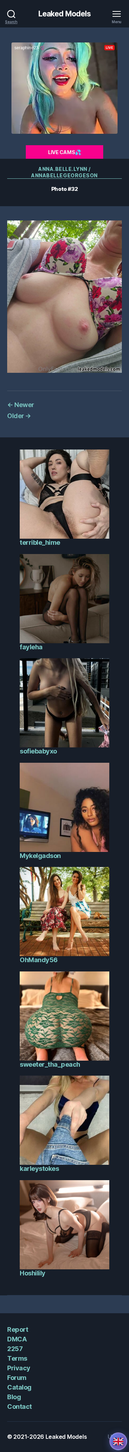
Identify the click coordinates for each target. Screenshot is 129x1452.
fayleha (31, 647)
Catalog (19, 1387)
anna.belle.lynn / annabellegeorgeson (64, 172)
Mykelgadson (40, 855)
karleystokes (39, 1168)
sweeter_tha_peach (50, 1064)
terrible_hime (40, 542)
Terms (17, 1358)
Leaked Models (64, 13)
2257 (15, 1348)
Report (17, 1329)
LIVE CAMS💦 (64, 152)
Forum (17, 1377)
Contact (19, 1406)
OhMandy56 (39, 960)
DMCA (17, 1339)
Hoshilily (33, 1273)
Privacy (18, 1368)
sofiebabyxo (38, 751)
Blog (14, 1397)
